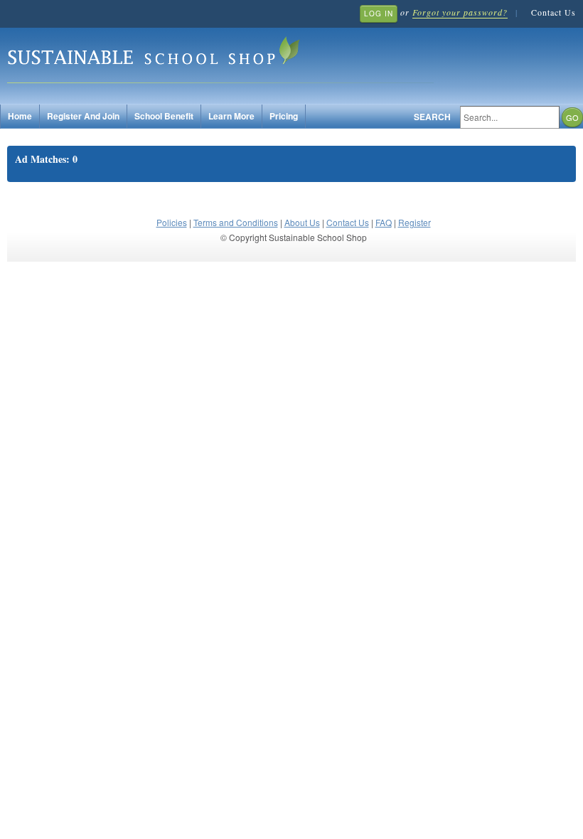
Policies (171, 222)
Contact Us (553, 12)
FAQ (383, 222)
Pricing (283, 115)
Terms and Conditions (235, 222)
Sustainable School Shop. (220, 57)
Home (20, 115)
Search (432, 117)
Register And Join (83, 115)
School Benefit (163, 115)
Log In (378, 13)
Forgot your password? (460, 12)
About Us (302, 222)
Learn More (231, 115)
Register (414, 222)
